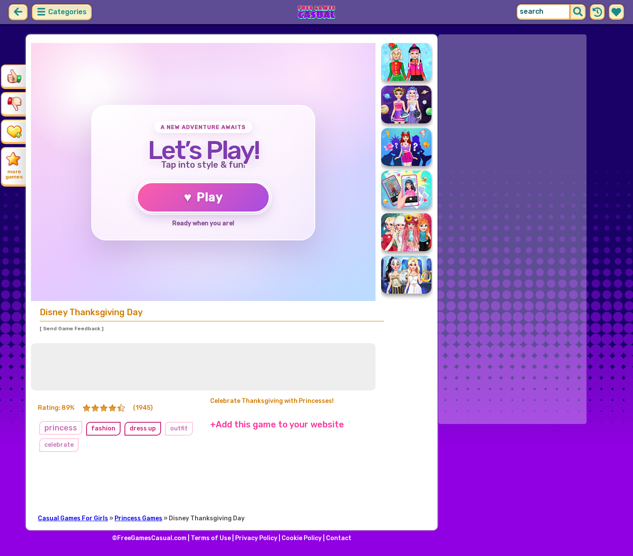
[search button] (578, 12)
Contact (338, 538)
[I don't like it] (14, 103)
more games (14, 174)
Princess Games (138, 518)
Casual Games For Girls (73, 518)
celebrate (59, 444)
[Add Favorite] (14, 131)
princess (60, 428)
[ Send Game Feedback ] (71, 328)
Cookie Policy (302, 538)
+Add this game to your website (277, 424)
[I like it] (14, 76)
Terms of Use (211, 538)
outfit (179, 428)
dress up (143, 428)
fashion (103, 428)
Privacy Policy (256, 538)
